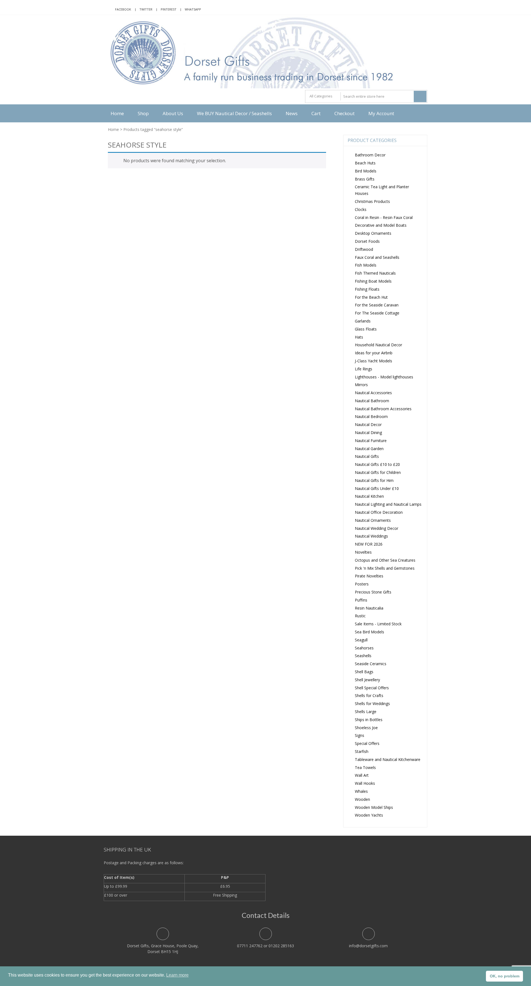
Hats (359, 337)
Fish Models (365, 265)
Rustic (360, 615)
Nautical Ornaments (373, 520)
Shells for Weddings (372, 703)
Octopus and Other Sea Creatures (385, 560)
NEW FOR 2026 (368, 544)
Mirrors (361, 384)
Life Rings (363, 368)
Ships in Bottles (368, 719)
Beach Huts (365, 163)
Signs (359, 735)
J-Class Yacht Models (373, 360)
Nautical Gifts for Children (378, 472)
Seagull (361, 639)
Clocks (360, 209)
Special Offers (367, 743)
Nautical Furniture (371, 440)
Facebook (123, 9)
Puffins (361, 600)
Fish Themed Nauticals (375, 273)
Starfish (361, 751)
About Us (173, 113)
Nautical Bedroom (371, 416)
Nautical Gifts (367, 456)
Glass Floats (366, 329)
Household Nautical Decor (378, 344)
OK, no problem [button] (504, 976)
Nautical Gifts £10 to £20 (377, 464)
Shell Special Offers (372, 687)
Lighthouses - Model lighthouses (384, 377)
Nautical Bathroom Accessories (383, 408)
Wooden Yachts (369, 815)
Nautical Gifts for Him (374, 480)
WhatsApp (193, 9)
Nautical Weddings (371, 536)
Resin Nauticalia (369, 608)
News (292, 113)
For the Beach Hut (371, 297)
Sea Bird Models (369, 631)
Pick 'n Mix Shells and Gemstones (385, 568)
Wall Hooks (365, 783)
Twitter (145, 9)
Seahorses (364, 648)
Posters (362, 584)
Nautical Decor (368, 424)
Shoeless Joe (366, 727)
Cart (316, 113)
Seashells (363, 655)
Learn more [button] (177, 975)
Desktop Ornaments (373, 233)
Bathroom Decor (370, 155)
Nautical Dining (368, 432)
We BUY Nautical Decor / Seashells (234, 113)
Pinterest (168, 9)
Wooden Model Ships (374, 807)
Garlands (363, 321)
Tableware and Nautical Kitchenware (387, 759)
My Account (381, 113)
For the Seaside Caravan (377, 305)
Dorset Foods (367, 241)
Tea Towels (365, 767)
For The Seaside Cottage (377, 313)
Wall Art (362, 775)
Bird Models (365, 171)
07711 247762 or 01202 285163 (265, 945)
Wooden (362, 799)
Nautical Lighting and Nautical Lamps (388, 504)
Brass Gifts (364, 179)
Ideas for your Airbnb (373, 352)
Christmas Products (372, 201)
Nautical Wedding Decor (376, 528)
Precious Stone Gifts (373, 592)
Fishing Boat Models (373, 281)
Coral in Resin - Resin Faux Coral (384, 217)
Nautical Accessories (373, 392)
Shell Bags (364, 671)
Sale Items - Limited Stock (378, 623)
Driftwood (364, 249)
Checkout (344, 113)
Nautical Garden (369, 448)
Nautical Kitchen (369, 496)
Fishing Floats (367, 289)
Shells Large (365, 711)
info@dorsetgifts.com (368, 945)
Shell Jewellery (367, 679)
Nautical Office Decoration (379, 512)
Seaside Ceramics (370, 663)
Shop (143, 113)
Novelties (363, 552)
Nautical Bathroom (372, 400)
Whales (361, 791)
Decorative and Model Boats (381, 225)
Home (117, 113)
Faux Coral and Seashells (377, 257)
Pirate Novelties (369, 576)
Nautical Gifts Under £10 (377, 488)
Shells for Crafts (369, 695)
